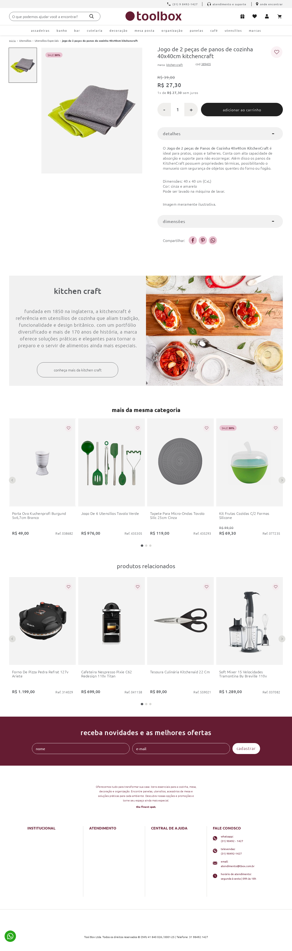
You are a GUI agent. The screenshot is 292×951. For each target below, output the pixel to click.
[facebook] (193, 240)
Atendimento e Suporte (229, 4)
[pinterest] (203, 240)
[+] (191, 109)
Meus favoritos (257, 16)
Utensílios (25, 40)
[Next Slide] (282, 480)
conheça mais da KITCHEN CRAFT (78, 369)
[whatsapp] (213, 240)
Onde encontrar (271, 4)
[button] (142, 545)
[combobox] (54, 16)
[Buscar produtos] (91, 16)
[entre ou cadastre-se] (269, 16)
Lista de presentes (245, 16)
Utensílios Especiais (47, 40)
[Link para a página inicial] (12, 40)
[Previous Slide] (12, 480)
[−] (164, 109)
